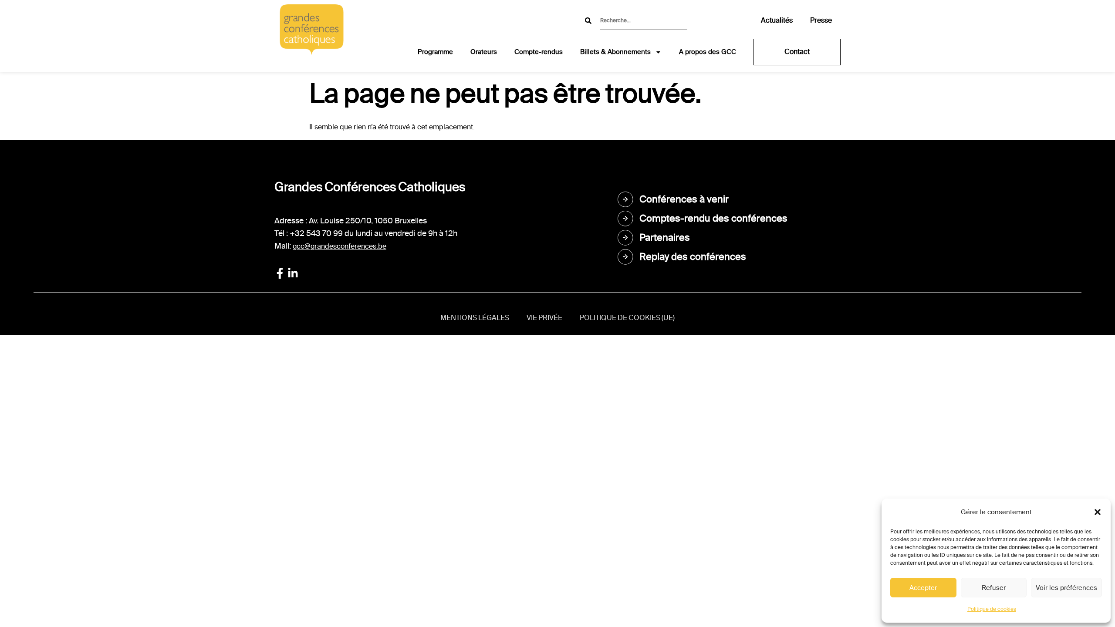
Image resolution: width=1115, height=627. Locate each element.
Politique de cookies (991, 609)
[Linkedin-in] (292, 273)
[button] (1097, 512)
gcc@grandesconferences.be (339, 246)
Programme (435, 52)
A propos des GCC (707, 52)
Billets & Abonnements (615, 52)
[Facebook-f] (279, 273)
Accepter (923, 588)
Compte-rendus (538, 52)
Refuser (994, 588)
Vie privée (544, 318)
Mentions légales (474, 318)
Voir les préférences (1066, 588)
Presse (821, 20)
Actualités (777, 20)
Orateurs (483, 52)
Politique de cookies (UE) (627, 318)
